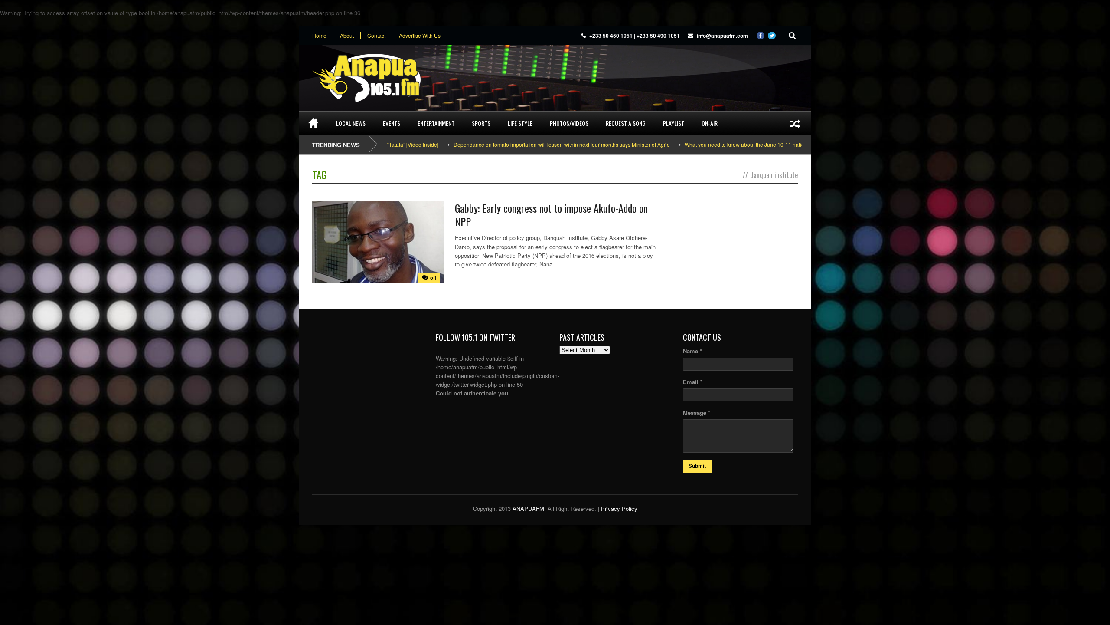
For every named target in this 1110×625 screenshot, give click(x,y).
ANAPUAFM (528, 508)
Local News (351, 123)
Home (319, 35)
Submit (697, 466)
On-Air (710, 123)
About (347, 35)
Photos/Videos (569, 123)
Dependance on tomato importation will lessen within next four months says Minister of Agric (528, 144)
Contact (376, 35)
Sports (481, 123)
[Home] (313, 123)
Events (391, 123)
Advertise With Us (420, 35)
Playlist (673, 123)
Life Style (520, 123)
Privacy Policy (619, 508)
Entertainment (436, 123)
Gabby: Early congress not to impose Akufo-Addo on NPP (551, 214)
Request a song (626, 123)
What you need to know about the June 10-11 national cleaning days (732, 144)
